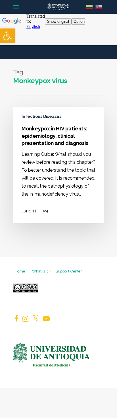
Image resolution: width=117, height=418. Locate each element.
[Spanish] (89, 6)
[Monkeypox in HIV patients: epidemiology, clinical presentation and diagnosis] (58, 165)
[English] (98, 6)
